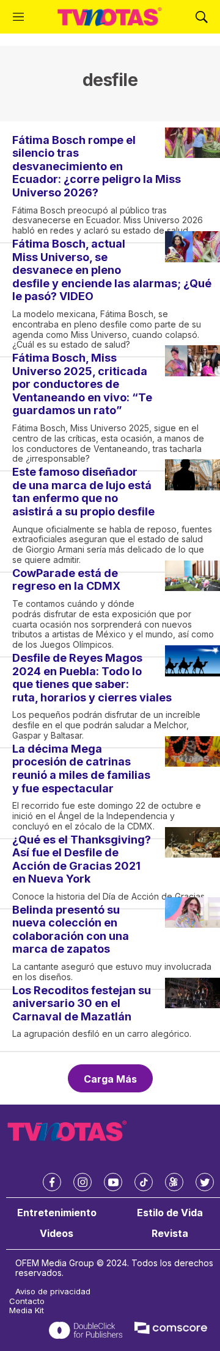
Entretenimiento (57, 1213)
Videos (56, 1233)
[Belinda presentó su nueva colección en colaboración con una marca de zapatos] (192, 912)
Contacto (27, 1301)
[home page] (109, 17)
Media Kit (26, 1310)
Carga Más (110, 1079)
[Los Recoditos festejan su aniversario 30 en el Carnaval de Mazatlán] (192, 993)
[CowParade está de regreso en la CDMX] (192, 576)
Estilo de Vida (170, 1213)
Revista (170, 1233)
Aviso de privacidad (52, 1291)
